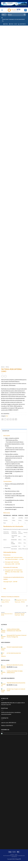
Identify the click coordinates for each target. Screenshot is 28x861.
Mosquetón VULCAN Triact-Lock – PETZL (19, 614)
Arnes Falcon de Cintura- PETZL (7, 614)
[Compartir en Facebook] (5, 419)
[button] (2, 10)
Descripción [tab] (5, 430)
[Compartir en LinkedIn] (16, 419)
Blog (16, 854)
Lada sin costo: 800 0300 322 (8, 722)
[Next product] (2, 376)
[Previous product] (5, 376)
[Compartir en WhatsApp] (2, 419)
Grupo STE (8, 704)
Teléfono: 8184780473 (7, 725)
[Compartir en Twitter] (8, 419)
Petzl (7, 367)
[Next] (27, 609)
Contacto (14, 856)
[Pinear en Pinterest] (13, 419)
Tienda (12, 854)
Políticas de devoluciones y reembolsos (14, 855)
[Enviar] (24, 14)
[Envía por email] (10, 419)
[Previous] (1, 609)
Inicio (2, 367)
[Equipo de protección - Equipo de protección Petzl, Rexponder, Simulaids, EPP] (14, 10)
